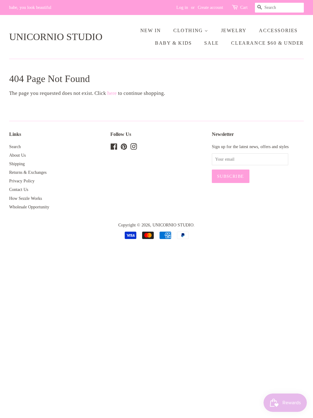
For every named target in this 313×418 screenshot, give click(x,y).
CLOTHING (188, 30)
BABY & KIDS (173, 43)
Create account (210, 7)
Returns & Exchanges (27, 172)
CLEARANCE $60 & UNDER (267, 43)
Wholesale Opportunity (29, 206)
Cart (244, 7)
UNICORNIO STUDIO (55, 36)
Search (15, 146)
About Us (17, 155)
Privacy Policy (22, 180)
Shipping (17, 163)
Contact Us (18, 189)
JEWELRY (234, 30)
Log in (182, 7)
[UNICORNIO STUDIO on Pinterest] (123, 147)
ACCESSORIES (278, 30)
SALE (211, 43)
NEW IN (150, 30)
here (112, 93)
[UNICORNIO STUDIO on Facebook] (113, 147)
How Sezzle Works (25, 198)
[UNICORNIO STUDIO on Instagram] (133, 147)
